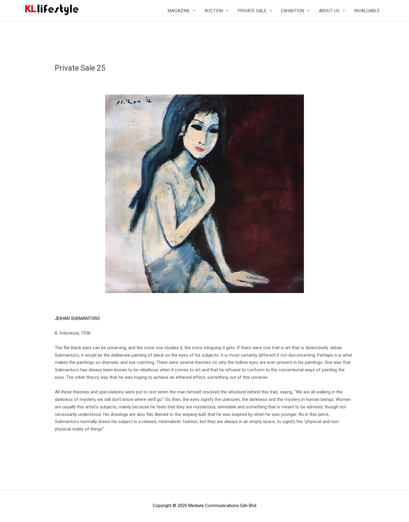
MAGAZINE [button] (179, 10)
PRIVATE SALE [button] (252, 10)
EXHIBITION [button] (292, 10)
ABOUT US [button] (329, 10)
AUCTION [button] (214, 10)
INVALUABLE (367, 10)
